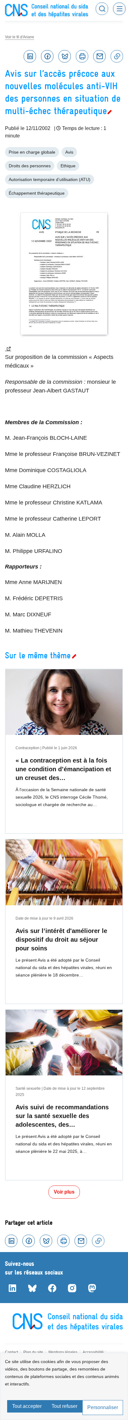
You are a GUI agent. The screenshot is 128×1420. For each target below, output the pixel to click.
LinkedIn (12, 1288)
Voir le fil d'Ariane (19, 37)
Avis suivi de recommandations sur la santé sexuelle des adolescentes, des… (62, 1116)
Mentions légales (62, 1352)
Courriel (99, 56)
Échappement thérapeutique (37, 193)
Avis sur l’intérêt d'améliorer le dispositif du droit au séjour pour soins (61, 939)
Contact (11, 1352)
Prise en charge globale (32, 152)
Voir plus (64, 1192)
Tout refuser (64, 1406)
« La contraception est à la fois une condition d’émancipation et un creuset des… (63, 769)
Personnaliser (102, 1407)
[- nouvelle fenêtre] (64, 280)
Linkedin (30, 56)
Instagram (72, 1288)
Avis (69, 152)
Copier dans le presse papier (117, 56)
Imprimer (82, 56)
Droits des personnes (30, 165)
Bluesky (64, 56)
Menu (119, 8)
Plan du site (33, 1352)
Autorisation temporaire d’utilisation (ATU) (49, 179)
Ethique (68, 165)
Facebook (47, 56)
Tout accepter (27, 1406)
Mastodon (92, 1288)
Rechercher (102, 8)
